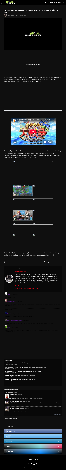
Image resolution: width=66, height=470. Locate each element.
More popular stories (10, 384)
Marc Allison (13, 394)
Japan (48, 262)
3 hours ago (27, 405)
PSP (5, 8)
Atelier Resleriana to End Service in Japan (17, 363)
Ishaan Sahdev (13, 15)
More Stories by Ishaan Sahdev (26, 288)
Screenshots (54, 262)
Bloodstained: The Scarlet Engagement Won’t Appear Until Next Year (25, 367)
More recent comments (10, 418)
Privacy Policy (33, 459)
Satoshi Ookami (14, 401)
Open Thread (17, 457)
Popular (15, 389)
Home (10, 457)
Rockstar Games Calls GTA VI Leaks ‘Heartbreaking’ (20, 375)
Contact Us (44, 457)
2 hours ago (39, 398)
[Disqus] (33, 312)
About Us (35, 457)
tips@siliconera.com (36, 468)
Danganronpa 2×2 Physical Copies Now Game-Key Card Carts (23, 371)
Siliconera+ (27, 457)
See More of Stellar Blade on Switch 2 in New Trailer (20, 379)
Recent (10, 389)
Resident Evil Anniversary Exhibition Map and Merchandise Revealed (20, 398)
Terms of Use (53, 457)
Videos (60, 262)
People (6, 389)
